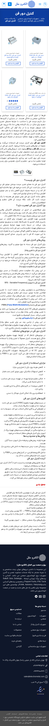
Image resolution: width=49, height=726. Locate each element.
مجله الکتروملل (23, 714)
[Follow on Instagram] (44, 597)
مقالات (19, 613)
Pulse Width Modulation (17, 305)
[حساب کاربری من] (10, 4)
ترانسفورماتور (27, 318)
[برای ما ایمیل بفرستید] (40, 597)
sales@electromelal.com (34, 676)
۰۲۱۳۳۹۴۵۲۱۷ (38, 665)
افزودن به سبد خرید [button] (37, 63)
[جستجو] (45, 4)
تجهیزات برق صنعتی (38, 630)
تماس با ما (17, 624)
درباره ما (18, 618)
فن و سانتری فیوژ (39, 635)
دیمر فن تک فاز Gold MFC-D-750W (36, 56)
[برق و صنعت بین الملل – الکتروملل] (25, 4)
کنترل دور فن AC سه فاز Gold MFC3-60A (12, 56)
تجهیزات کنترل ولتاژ (38, 624)
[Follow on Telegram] (36, 597)
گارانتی (19, 646)
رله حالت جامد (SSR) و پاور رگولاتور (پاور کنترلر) (24, 19)
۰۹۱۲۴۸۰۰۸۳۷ (39, 671)
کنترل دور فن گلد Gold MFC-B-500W (12, 96)
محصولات (18, 630)
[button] (40, 4)
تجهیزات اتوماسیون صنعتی (28, 18)
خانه (43, 18)
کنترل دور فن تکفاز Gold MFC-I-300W (36, 96)
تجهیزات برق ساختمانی (37, 646)
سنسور (43, 610)
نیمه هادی (42, 641)
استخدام (14, 714)
